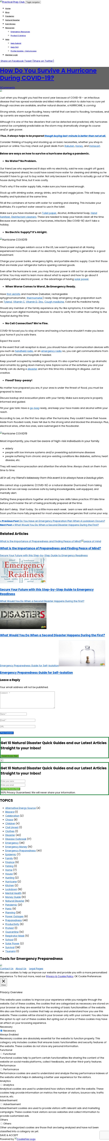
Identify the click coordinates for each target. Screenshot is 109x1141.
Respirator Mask (14, 935)
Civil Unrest (11, 827)
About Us (21, 968)
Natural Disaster (12, 20)
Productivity (12, 924)
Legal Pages (36, 968)
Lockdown (11, 889)
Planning (10, 912)
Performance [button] (8, 1065)
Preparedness (13, 920)
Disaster (10, 835)
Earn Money (10, 24)
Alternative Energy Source (20, 808)
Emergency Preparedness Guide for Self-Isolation (36, 673)
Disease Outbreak (15, 839)
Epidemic (10, 854)
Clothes (9, 831)
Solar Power (12, 943)
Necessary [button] (6, 1026)
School (9, 939)
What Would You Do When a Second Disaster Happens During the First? (52, 635)
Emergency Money (16, 846)
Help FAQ (15, 47)
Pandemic (9, 16)
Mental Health (13, 893)
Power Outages (14, 916)
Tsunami (10, 951)
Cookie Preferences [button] (89, 976)
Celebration (12, 815)
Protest (9, 928)
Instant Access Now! (10, 756)
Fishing (9, 866)
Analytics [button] (5, 1081)
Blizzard (9, 812)
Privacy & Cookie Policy (59, 976)
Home (8, 8)
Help (7, 39)
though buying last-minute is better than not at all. (75, 136)
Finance (9, 862)
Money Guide (13, 897)
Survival (9, 947)
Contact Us (6, 968)
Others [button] (4, 1119)
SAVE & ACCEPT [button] (9, 1135)
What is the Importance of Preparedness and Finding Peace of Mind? (50, 548)
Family (9, 858)
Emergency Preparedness (20, 850)
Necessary (9, 1030)
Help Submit (16, 43)
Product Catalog (18, 35)
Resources (9, 28)
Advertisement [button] (8, 1100)
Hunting (9, 877)
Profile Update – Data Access (23, 51)
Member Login (11, 55)
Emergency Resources (20, 31)
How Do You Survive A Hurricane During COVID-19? (48, 74)
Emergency (12, 843)
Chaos (9, 819)
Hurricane (11, 881)
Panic (8, 908)
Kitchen (9, 885)
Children (10, 823)
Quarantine (12, 932)
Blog (7, 12)
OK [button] (76, 976)
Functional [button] (6, 1050)
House (9, 873)
